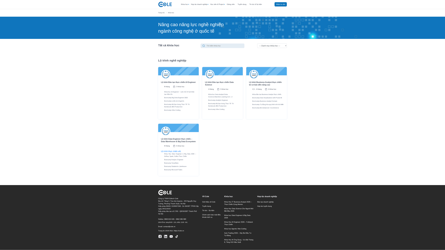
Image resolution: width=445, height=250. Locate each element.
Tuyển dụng (242, 4)
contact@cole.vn (169, 226)
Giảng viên (231, 4)
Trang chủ (161, 13)
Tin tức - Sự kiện (208, 210)
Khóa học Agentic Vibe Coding (235, 229)
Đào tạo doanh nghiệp (265, 202)
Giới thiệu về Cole (208, 202)
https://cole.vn (179, 231)
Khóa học (184, 4)
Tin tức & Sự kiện (255, 4)
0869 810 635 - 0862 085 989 (175, 219)
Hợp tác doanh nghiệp (199, 4)
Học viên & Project (217, 4)
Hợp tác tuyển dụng (264, 206)
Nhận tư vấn (280, 4)
